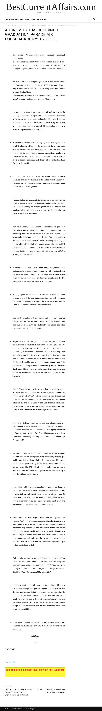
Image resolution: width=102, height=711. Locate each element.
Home (7, 25)
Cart (33, 19)
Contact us (41, 19)
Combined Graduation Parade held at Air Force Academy (51, 691)
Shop (27, 19)
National (14, 25)
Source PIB (10, 662)
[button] (94, 19)
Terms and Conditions (14, 19)
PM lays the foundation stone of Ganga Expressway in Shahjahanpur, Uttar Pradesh (18, 692)
